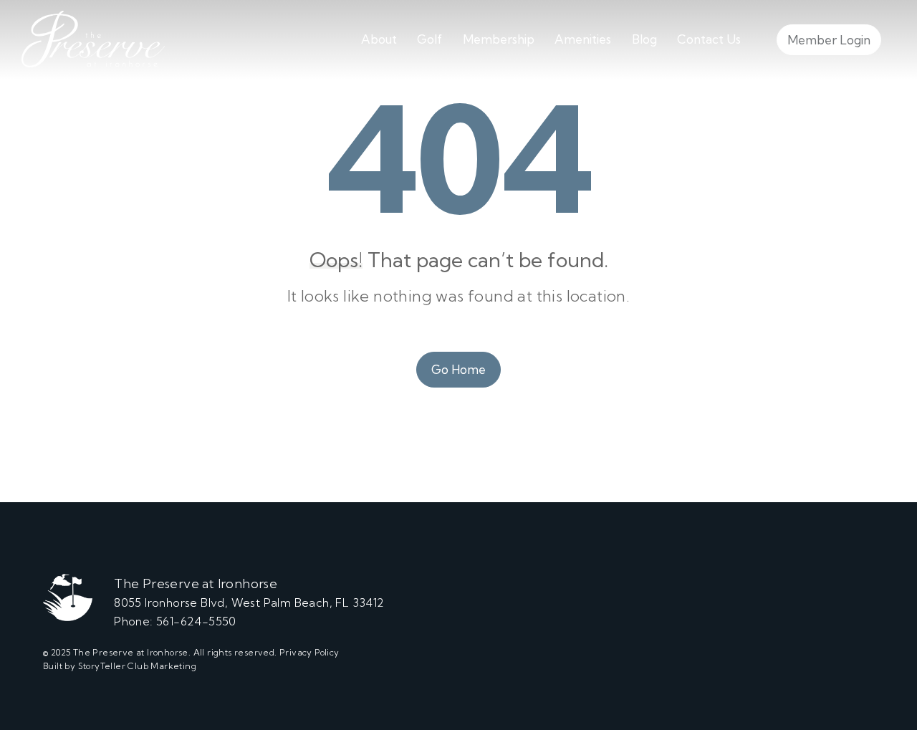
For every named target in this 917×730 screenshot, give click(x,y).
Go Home (458, 369)
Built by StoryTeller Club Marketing (119, 666)
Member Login (828, 39)
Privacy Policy (309, 652)
